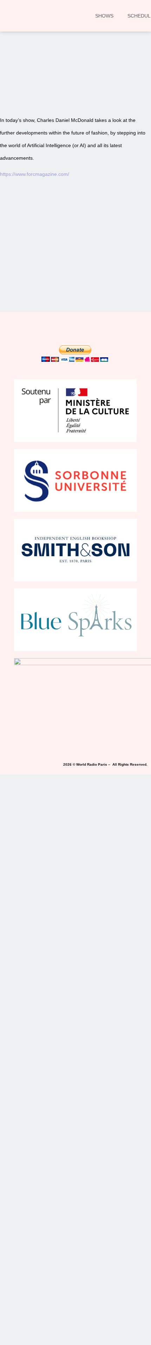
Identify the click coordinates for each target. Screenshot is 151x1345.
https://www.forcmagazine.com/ (34, 174)
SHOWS (104, 16)
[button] (15, 88)
